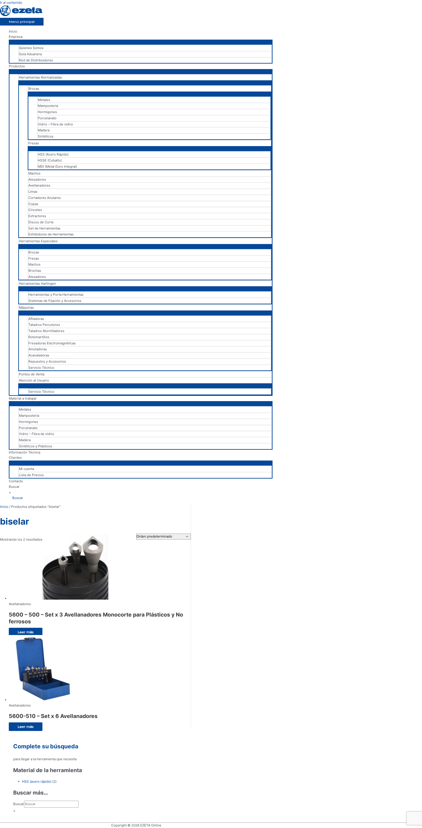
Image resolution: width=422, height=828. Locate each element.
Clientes (15, 457)
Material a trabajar (23, 398)
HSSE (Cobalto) (50, 160)
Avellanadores (39, 185)
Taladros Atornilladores (46, 331)
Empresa (15, 37)
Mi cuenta (26, 469)
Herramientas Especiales (38, 241)
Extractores (37, 216)
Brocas (33, 88)
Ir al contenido (11, 2)
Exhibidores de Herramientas (51, 234)
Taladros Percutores (44, 325)
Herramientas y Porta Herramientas (56, 294)
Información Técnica (24, 452)
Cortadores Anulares (44, 198)
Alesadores (37, 179)
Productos (17, 66)
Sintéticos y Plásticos (35, 446)
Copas (33, 204)
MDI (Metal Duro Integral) (57, 166)
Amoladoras (37, 349)
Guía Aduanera (30, 54)
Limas (32, 191)
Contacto (16, 481)
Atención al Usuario (34, 380)
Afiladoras (36, 319)
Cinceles (35, 210)
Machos (34, 173)
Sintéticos (45, 136)
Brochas (34, 270)
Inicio (13, 31)
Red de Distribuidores (36, 60)
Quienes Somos (31, 48)
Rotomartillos (38, 337)
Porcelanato (47, 118)
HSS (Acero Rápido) (53, 154)
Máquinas (26, 307)
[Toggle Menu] (141, 42)
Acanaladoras (38, 355)
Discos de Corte (41, 222)
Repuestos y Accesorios (47, 361)
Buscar (14, 487)
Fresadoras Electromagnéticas (52, 343)
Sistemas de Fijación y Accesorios (54, 301)
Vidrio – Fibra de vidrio (55, 124)
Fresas (33, 143)
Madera (43, 130)
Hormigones (47, 112)
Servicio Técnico (41, 367)
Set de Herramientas (44, 228)
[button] (16, 498)
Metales (44, 100)
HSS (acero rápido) (36, 781)
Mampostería (48, 106)
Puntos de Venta (31, 374)
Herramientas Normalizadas (40, 77)
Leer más (26, 632)
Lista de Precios (31, 475)
